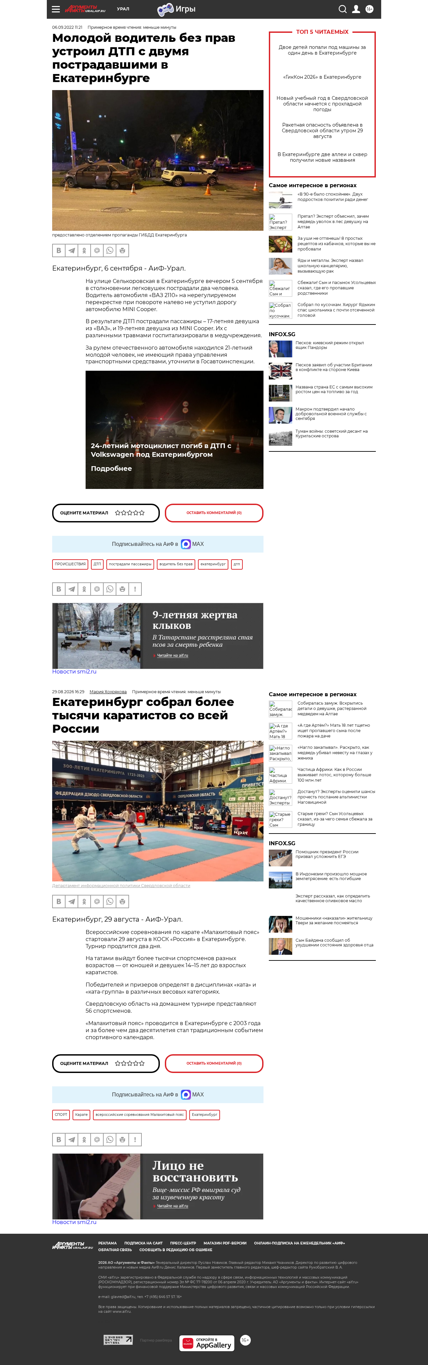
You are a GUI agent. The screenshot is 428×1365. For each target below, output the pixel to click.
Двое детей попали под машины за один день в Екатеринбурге (322, 50)
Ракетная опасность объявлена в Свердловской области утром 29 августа (322, 130)
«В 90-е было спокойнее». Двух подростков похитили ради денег (333, 197)
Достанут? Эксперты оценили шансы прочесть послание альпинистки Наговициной (336, 797)
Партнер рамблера (156, 1340)
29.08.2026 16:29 (68, 691)
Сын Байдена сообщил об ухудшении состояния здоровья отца (334, 942)
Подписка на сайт (143, 1243)
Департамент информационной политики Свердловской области (121, 885)
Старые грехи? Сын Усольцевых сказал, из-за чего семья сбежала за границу (335, 819)
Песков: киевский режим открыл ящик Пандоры (330, 345)
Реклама (107, 1243)
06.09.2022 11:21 (67, 27)
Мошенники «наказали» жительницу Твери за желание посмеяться (334, 920)
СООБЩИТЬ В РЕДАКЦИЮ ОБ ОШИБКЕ (175, 1250)
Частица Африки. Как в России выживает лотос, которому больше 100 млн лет (334, 775)
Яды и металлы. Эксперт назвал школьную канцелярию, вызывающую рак (330, 266)
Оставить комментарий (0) (214, 513)
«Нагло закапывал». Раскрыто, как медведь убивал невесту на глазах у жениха (335, 753)
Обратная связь (115, 1250)
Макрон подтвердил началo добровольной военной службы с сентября (331, 414)
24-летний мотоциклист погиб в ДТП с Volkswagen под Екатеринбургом (161, 450)
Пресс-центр (183, 1243)
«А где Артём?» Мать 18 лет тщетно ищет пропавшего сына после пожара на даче (334, 730)
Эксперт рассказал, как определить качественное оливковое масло (333, 898)
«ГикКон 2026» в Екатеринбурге (322, 77)
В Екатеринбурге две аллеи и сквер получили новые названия (322, 157)
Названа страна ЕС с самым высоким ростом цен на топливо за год (334, 389)
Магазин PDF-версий (225, 1243)
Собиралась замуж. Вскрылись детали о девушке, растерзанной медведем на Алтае (332, 708)
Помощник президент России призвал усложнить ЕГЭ (327, 854)
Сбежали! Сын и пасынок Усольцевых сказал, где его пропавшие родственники (337, 288)
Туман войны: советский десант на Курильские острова (332, 433)
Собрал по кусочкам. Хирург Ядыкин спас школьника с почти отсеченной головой (336, 310)
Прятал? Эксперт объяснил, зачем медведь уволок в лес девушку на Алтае (333, 221)
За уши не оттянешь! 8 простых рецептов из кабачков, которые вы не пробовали (337, 244)
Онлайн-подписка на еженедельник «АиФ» (299, 1243)
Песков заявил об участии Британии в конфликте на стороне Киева (334, 367)
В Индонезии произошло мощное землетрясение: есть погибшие (331, 876)
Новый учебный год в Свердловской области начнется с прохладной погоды (322, 104)
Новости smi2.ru (74, 671)
